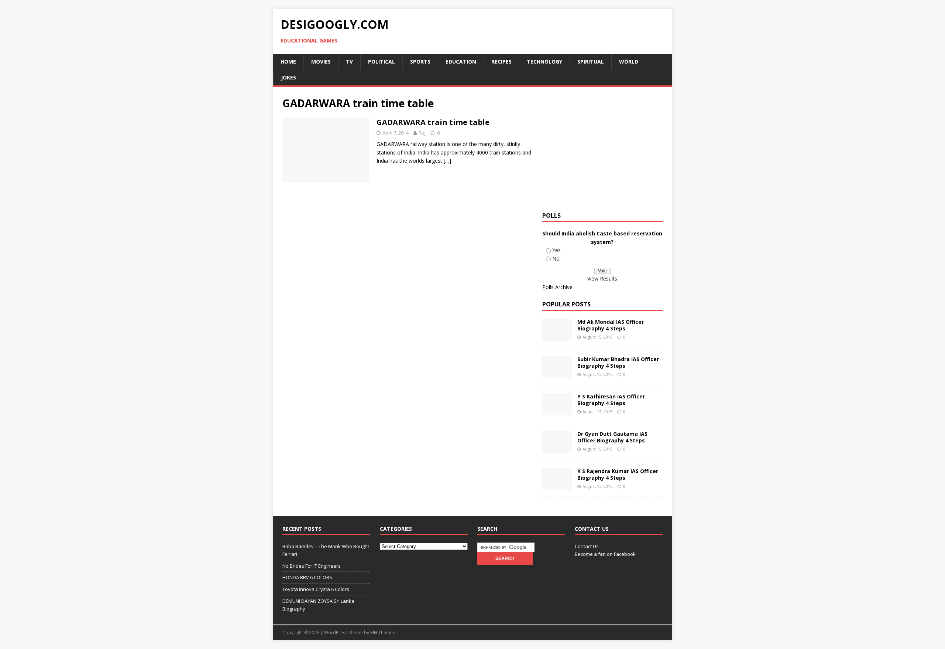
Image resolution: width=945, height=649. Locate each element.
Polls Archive (557, 286)
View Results (602, 278)
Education (461, 61)
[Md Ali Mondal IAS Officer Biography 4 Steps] (557, 336)
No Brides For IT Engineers (311, 566)
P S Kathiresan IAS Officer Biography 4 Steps (611, 400)
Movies (321, 61)
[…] (447, 160)
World (628, 61)
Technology (544, 61)
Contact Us (587, 546)
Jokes (288, 77)
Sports (420, 61)
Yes (556, 250)
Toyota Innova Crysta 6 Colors (315, 589)
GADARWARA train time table (433, 122)
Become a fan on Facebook (605, 554)
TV (349, 61)
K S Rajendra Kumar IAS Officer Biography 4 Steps (617, 474)
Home (288, 61)
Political (381, 61)
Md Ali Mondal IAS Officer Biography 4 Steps (610, 325)
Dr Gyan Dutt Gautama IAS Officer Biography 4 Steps (612, 437)
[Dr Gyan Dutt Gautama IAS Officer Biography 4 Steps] (557, 448)
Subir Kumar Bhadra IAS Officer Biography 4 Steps (618, 362)
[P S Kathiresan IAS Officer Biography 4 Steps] (557, 411)
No (556, 258)
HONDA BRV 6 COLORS (307, 577)
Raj (422, 132)
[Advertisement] (604, 148)
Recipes (501, 61)
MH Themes (382, 632)
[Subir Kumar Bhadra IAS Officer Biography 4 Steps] (557, 373)
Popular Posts (566, 304)
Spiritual (590, 61)
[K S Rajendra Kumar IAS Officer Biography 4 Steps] (557, 485)
